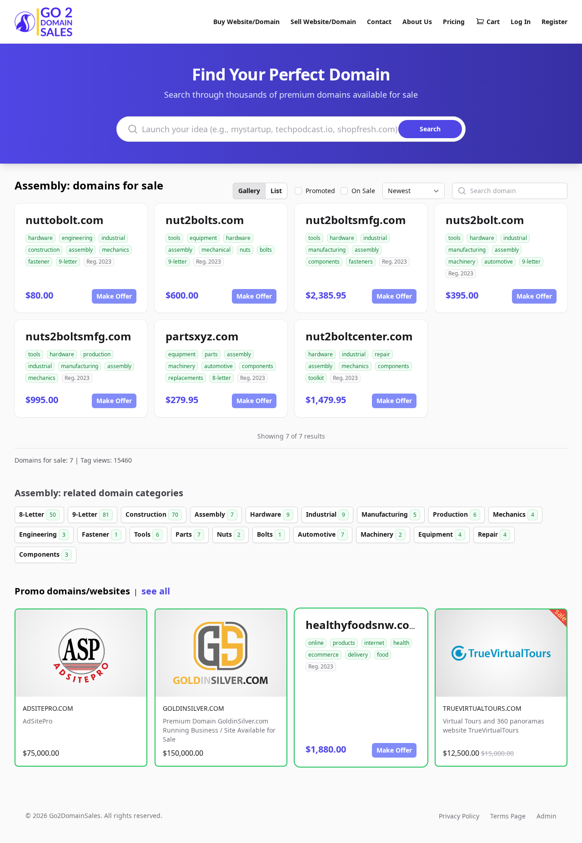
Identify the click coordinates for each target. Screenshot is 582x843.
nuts (245, 250)
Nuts (229, 534)
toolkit (316, 378)
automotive (498, 261)
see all (155, 591)
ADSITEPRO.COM (48, 708)
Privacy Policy (459, 816)
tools (174, 238)
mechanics (115, 250)
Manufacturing (388, 514)
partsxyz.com (202, 336)
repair (382, 354)
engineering (77, 238)
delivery (358, 654)
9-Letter (90, 514)
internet (374, 643)
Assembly (214, 514)
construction (44, 250)
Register (554, 21)
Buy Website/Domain (246, 21)
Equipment (440, 534)
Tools (146, 534)
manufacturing (327, 250)
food (382, 654)
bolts (266, 250)
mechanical (216, 250)
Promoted (320, 190)
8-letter (221, 378)
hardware (40, 238)
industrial (113, 238)
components (324, 261)
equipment (203, 238)
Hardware (270, 514)
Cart (493, 21)
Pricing (454, 21)
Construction (151, 514)
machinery (461, 261)
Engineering (42, 534)
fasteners (361, 261)
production (96, 354)
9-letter (68, 261)
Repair (492, 534)
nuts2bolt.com (485, 219)
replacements (185, 378)
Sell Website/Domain (323, 21)
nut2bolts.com (205, 219)
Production (455, 514)
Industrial (325, 514)
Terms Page (508, 816)
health (401, 643)
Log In (521, 21)
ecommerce (323, 654)
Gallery (249, 190)
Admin (547, 816)
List (276, 190)
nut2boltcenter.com (359, 336)
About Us (417, 21)
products (344, 643)
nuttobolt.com (64, 219)
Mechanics (513, 514)
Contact (379, 21)
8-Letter (37, 514)
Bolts (269, 534)
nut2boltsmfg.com (356, 219)
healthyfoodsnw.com (363, 624)
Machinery (381, 534)
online (316, 643)
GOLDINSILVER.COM (193, 708)
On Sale (363, 190)
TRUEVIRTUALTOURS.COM (482, 708)
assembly (81, 250)
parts (211, 354)
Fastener (100, 534)
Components (43, 554)
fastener (39, 261)
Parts (188, 534)
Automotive (321, 534)
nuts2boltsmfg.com (78, 336)
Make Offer (114, 296)
